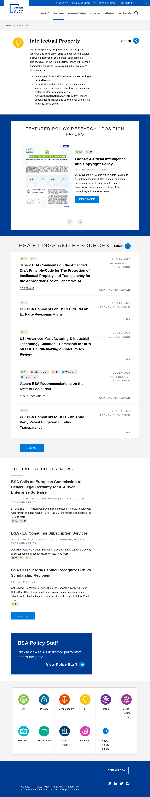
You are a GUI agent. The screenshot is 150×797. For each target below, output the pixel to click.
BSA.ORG (8, 25)
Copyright (27, 288)
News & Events (124, 13)
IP (90, 151)
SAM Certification (104, 3)
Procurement (30, 377)
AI (80, 151)
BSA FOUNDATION (81, 3)
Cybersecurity (40, 372)
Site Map (58, 786)
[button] (136, 13)
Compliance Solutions (77, 13)
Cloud (24, 396)
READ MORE (87, 199)
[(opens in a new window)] (109, 783)
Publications (109, 13)
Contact (25, 786)
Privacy (19, 557)
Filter (118, 246)
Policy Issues (58, 13)
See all (32, 448)
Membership (95, 13)
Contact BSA (116, 770)
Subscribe (62, 3)
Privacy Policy (41, 786)
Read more (19, 517)
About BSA (44, 13)
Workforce (70, 372)
